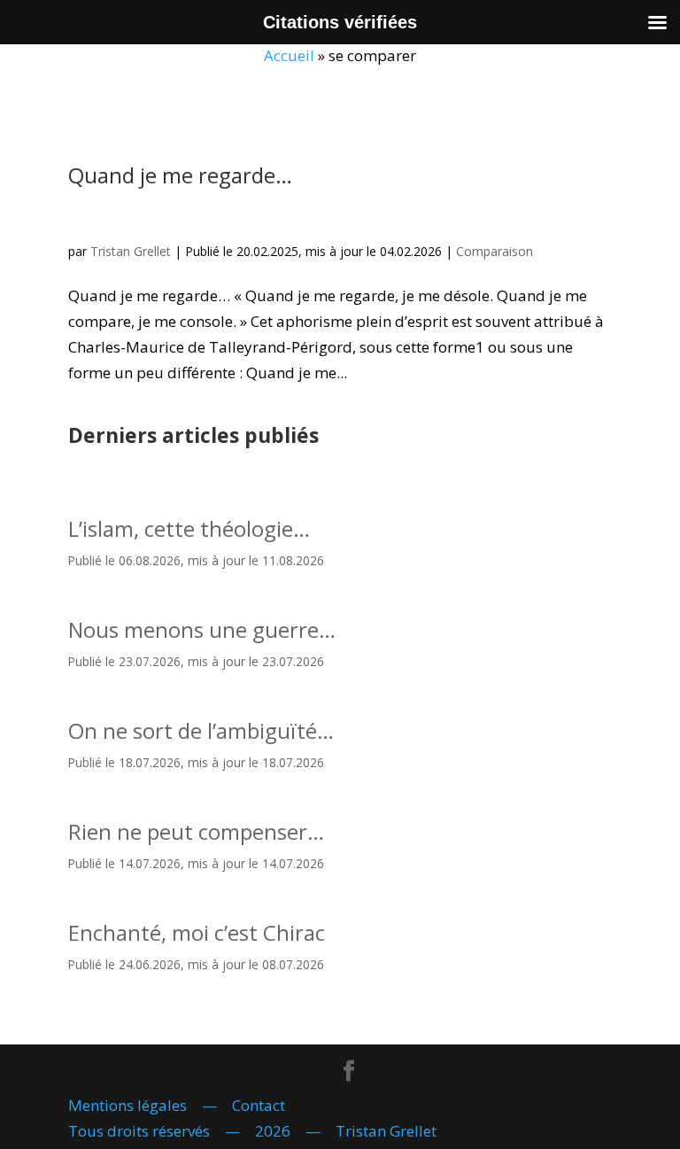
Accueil (289, 55)
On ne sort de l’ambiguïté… (201, 730)
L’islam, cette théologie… (189, 528)
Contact (258, 1105)
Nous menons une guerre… (202, 629)
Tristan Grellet (130, 251)
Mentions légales (127, 1105)
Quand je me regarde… (180, 175)
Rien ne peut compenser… (196, 831)
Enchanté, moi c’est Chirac (196, 932)
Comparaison (494, 251)
